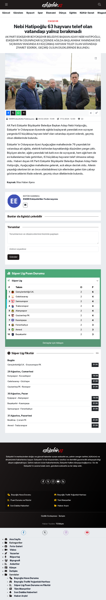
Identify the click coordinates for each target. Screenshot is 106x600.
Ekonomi (51, 13)
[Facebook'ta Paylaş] (8, 113)
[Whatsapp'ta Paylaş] (18, 113)
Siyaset (30, 13)
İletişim (62, 516)
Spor (40, 13)
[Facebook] (43, 481)
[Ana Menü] (6, 4)
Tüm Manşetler (64, 500)
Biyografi (14, 560)
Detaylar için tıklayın (53, 343)
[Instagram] (53, 481)
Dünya (62, 13)
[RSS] (63, 481)
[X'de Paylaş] (13, 113)
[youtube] (87, 532)
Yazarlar (14, 553)
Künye (12, 567)
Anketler (14, 564)
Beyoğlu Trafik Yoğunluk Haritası (71, 495)
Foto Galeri (15, 546)
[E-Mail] (25, 205)
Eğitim (72, 13)
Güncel (6, 13)
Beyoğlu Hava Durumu (21, 495)
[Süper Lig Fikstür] (97, 353)
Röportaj (14, 557)
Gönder (13, 257)
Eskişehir (53, 21)
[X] (48, 481)
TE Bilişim (60, 524)
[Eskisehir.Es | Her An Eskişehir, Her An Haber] (52, 4)
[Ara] (99, 5)
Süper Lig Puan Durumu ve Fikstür (32, 585)
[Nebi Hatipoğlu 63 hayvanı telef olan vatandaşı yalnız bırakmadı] (53, 81)
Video (12, 550)
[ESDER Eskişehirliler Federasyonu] (14, 201)
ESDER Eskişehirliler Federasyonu (21, 119)
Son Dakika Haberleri (19, 506)
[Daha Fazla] (23, 113)
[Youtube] (58, 481)
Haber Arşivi (63, 506)
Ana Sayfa (15, 539)
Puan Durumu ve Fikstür (21, 500)
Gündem (18, 13)
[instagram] (65, 532)
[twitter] (44, 532)
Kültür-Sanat (87, 13)
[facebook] (23, 532)
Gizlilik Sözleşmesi (49, 516)
